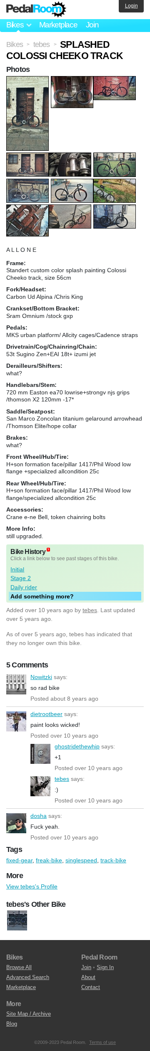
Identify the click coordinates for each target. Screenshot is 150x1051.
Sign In (105, 967)
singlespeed (81, 860)
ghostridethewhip (40, 754)
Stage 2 (20, 578)
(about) (48, 549)
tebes (89, 610)
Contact (90, 987)
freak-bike (49, 860)
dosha (16, 823)
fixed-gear (19, 860)
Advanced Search (27, 977)
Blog (11, 1024)
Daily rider (23, 587)
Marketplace (58, 24)
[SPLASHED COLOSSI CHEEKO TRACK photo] (28, 80)
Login (131, 6)
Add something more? (42, 596)
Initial (17, 569)
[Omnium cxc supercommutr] (17, 921)
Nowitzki (16, 684)
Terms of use (102, 1042)
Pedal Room (36, 9)
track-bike (113, 860)
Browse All (19, 967)
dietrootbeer (16, 721)
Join (92, 24)
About (88, 977)
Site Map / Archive (28, 1014)
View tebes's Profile (32, 886)
